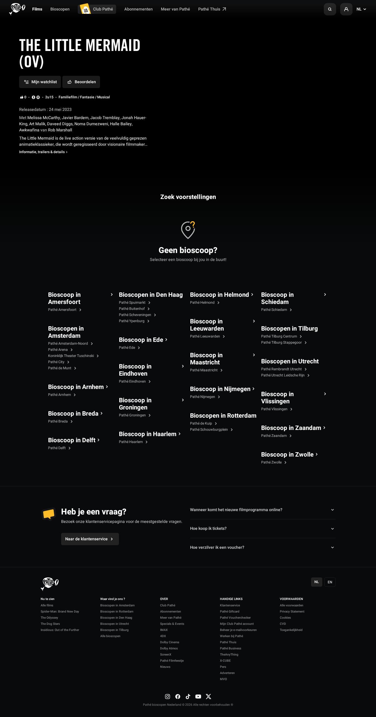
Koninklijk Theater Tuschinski (71, 355)
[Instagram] (167, 696)
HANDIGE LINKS (231, 599)
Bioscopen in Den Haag (151, 295)
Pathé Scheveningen (135, 315)
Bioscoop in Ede (141, 340)
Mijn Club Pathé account (237, 623)
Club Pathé (103, 9)
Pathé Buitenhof (132, 308)
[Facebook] (178, 696)
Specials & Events (172, 623)
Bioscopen (60, 9)
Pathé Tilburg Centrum (279, 336)
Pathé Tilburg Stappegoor (282, 342)
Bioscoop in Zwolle (287, 454)
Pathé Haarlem (131, 442)
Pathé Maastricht (204, 370)
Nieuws (165, 667)
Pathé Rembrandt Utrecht (282, 369)
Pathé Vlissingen (274, 409)
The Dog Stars (50, 623)
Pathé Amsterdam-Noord (68, 343)
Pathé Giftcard (229, 611)
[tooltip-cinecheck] (38, 97)
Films (37, 9)
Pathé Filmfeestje (172, 660)
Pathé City (56, 362)
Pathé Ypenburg (132, 321)
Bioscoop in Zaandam (291, 428)
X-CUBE (225, 660)
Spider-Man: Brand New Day (60, 611)
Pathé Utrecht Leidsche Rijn (283, 375)
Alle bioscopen (110, 636)
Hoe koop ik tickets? (208, 528)
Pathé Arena (58, 349)
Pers (223, 667)
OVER (164, 599)
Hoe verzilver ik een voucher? (217, 547)
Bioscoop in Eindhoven (135, 370)
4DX (163, 636)
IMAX (164, 630)
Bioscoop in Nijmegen (220, 389)
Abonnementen (138, 9)
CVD (283, 623)
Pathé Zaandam (274, 435)
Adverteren (227, 673)
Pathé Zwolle (271, 462)
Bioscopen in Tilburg (289, 328)
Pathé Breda (58, 421)
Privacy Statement (292, 611)
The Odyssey (49, 617)
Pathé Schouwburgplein (209, 429)
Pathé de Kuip (201, 423)
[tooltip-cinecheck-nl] (33, 97)
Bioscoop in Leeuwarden (207, 325)
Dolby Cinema (169, 642)
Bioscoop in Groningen (135, 404)
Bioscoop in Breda (73, 413)
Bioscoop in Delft (71, 440)
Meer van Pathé (175, 9)
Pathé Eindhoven (133, 381)
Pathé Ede (127, 347)
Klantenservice (230, 605)
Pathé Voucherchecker (235, 617)
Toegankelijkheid (291, 630)
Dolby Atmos (169, 648)
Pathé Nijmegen (203, 396)
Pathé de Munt (60, 368)
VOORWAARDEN (291, 599)
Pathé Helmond (202, 302)
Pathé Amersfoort (62, 309)
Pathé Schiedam (274, 309)
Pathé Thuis (209, 9)
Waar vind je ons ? (112, 599)
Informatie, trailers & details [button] (42, 152)
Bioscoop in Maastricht (206, 359)
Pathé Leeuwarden (205, 336)
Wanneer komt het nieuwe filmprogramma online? (236, 510)
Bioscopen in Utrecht (290, 361)
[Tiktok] (188, 696)
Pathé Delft (57, 448)
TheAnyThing (229, 654)
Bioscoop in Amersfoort (64, 298)
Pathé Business (230, 648)
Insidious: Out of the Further (60, 630)
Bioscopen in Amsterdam (66, 332)
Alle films (47, 605)
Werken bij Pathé (231, 636)
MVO (223, 679)
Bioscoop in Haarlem (147, 434)
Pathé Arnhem (60, 394)
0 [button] (25, 97)
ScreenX (165, 654)
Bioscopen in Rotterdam (223, 415)
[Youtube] (198, 696)
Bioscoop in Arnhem (76, 387)
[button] (330, 9)
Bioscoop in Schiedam (277, 298)
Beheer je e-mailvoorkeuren (238, 630)
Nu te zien (47, 599)
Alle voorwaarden (291, 605)
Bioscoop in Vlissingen (277, 398)
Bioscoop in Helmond (219, 295)
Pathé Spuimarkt (132, 302)
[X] (208, 696)
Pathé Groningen (133, 415)
